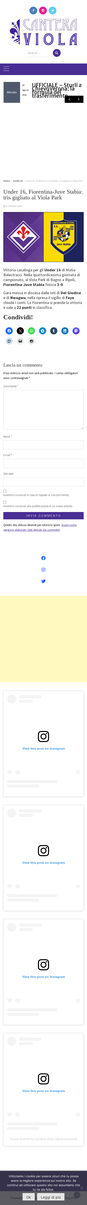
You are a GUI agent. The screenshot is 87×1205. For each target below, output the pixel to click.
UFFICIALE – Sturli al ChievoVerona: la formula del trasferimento (57, 90)
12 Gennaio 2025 (14, 206)
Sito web (8, 474)
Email (7, 455)
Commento (10, 386)
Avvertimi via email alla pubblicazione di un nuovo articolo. (38, 506)
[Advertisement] (43, 140)
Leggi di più (51, 1197)
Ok (28, 1197)
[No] (81, 1188)
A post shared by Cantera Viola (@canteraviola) (43, 1139)
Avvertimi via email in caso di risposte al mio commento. (36, 495)
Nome (7, 437)
